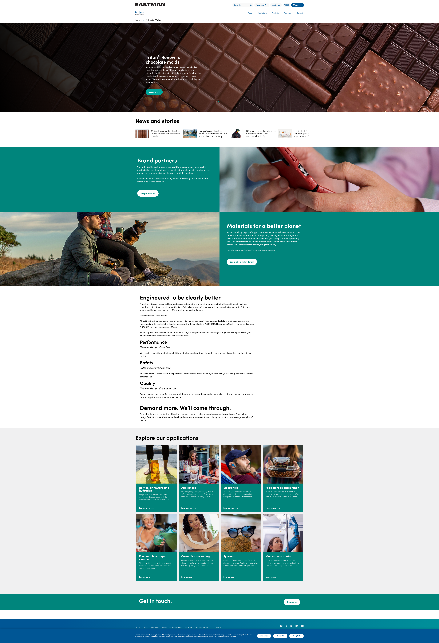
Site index (188, 627)
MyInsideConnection (202, 627)
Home (137, 20)
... (144, 20)
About (250, 13)
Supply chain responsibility (172, 627)
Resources (288, 13)
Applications (262, 13)
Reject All (280, 636)
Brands (151, 20)
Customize (264, 636)
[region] (219, 636)
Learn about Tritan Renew (242, 262)
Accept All (296, 636)
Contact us (292, 602)
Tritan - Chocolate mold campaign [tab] (218, 102)
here (234, 636)
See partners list (147, 193)
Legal (137, 627)
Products (275, 13)
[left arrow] (297, 122)
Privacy (145, 627)
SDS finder (155, 627)
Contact (300, 13)
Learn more (154, 92)
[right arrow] (301, 122)
